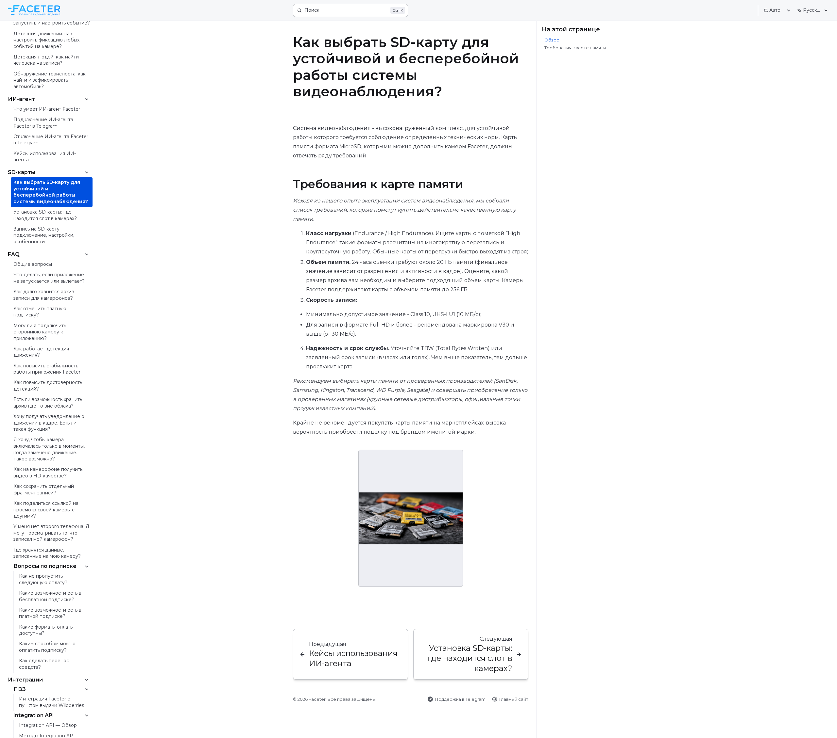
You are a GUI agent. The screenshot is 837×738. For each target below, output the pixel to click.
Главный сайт (513, 699)
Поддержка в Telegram (460, 699)
